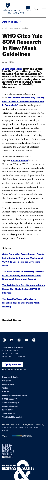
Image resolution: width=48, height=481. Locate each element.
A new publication (12, 68)
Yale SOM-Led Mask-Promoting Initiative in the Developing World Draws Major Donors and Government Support (23, 275)
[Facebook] (19, 341)
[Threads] (34, 341)
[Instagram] (4, 341)
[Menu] (44, 8)
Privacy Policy (28, 424)
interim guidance (19, 160)
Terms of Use (15, 424)
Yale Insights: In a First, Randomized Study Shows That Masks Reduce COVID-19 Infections (23, 289)
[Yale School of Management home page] (13, 8)
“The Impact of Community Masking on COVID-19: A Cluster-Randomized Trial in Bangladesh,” (23, 101)
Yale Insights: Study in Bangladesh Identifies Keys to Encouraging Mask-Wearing (21, 302)
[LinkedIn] (11, 341)
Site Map (5, 424)
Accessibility (39, 424)
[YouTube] (26, 341)
